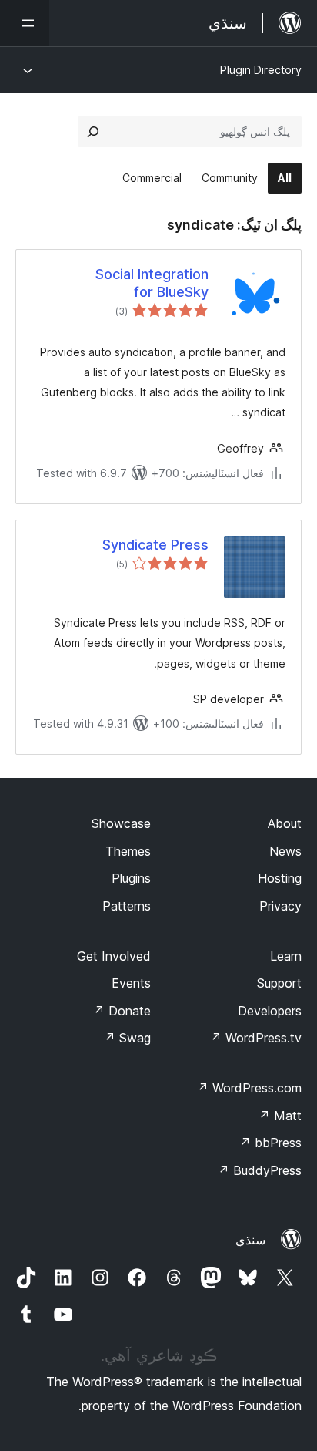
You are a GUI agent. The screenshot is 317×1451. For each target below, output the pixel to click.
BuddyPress (260, 1170)
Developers (270, 1010)
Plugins (131, 878)
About (285, 823)
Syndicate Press (155, 545)
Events (131, 983)
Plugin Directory (261, 69)
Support (279, 983)
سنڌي (250, 1239)
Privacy (280, 906)
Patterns (126, 906)
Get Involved (114, 956)
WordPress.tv (256, 1037)
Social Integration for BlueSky (152, 283)
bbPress (270, 1142)
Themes (128, 851)
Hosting (280, 878)
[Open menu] (24, 23)
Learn (286, 956)
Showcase (121, 823)
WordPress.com (249, 1088)
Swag (127, 1037)
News (285, 851)
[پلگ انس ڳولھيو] (93, 131)
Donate (122, 1010)
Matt (280, 1115)
